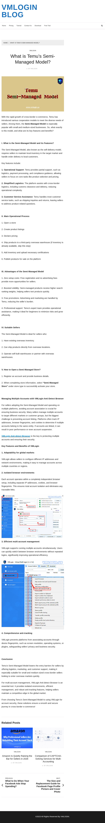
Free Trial (47, 25)
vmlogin (32, 50)
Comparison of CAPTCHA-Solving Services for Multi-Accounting (48, 759)
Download (38, 25)
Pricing (11, 25)
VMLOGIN (34, 68)
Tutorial (19, 25)
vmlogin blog (19, 11)
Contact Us (28, 25)
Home (4, 25)
